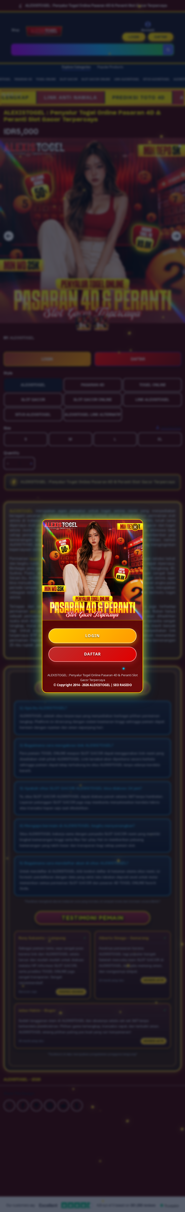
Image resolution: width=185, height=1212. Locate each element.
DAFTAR (92, 654)
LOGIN (92, 635)
